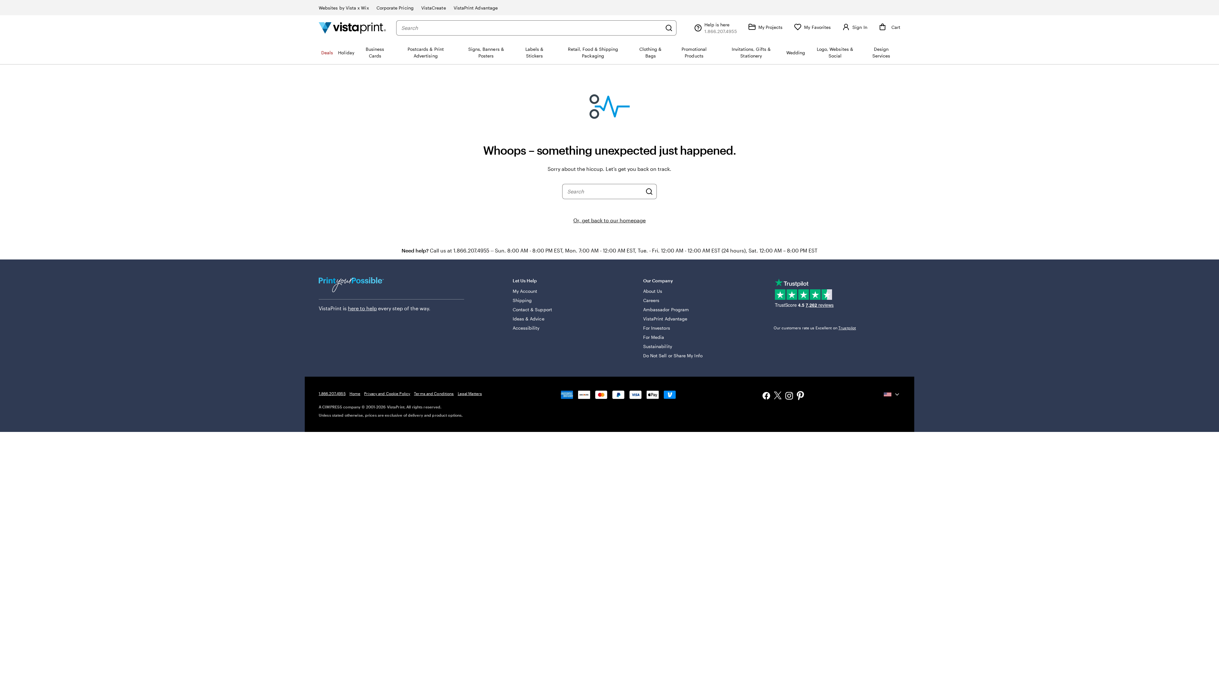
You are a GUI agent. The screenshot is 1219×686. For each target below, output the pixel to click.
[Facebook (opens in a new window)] (766, 396)
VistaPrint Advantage (476, 7)
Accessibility (526, 328)
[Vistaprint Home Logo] (352, 27)
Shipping (522, 300)
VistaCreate (433, 7)
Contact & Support (532, 309)
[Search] (669, 28)
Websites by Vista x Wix (344, 7)
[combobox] (531, 28)
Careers (651, 300)
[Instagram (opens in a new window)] (789, 396)
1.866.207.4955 (332, 393)
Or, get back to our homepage (609, 220)
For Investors (656, 328)
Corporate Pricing (395, 7)
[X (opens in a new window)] (778, 396)
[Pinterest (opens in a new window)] (800, 396)
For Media (653, 337)
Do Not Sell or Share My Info (673, 355)
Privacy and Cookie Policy (387, 393)
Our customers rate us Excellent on (815, 328)
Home (355, 393)
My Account (525, 291)
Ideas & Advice (528, 318)
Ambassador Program (666, 309)
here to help (362, 308)
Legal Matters (470, 393)
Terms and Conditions (434, 393)
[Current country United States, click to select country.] (892, 394)
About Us (653, 291)
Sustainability (657, 346)
